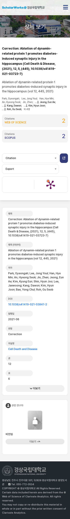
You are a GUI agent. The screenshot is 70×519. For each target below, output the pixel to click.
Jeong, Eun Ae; (48, 102)
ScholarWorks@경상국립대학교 (23, 8)
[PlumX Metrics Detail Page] (50, 184)
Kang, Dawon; (14, 105)
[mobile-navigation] (65, 6)
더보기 (36, 388)
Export (10, 169)
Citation (11, 158)
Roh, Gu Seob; (14, 109)
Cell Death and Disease (22, 349)
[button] (64, 158)
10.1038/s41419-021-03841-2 (27, 304)
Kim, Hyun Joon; (37, 105)
